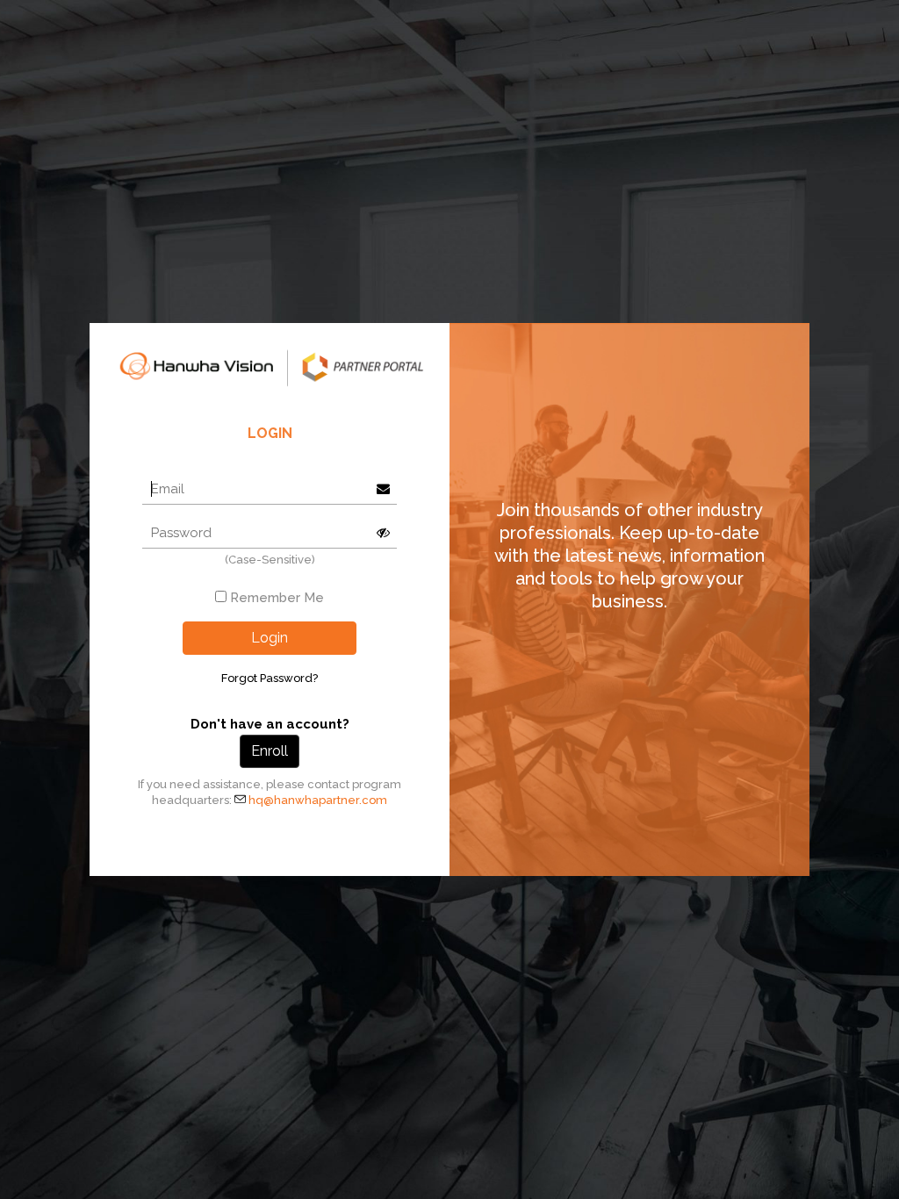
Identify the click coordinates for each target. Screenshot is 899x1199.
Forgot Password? (269, 678)
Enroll (269, 751)
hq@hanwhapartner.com (317, 800)
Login (269, 637)
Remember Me (277, 598)
